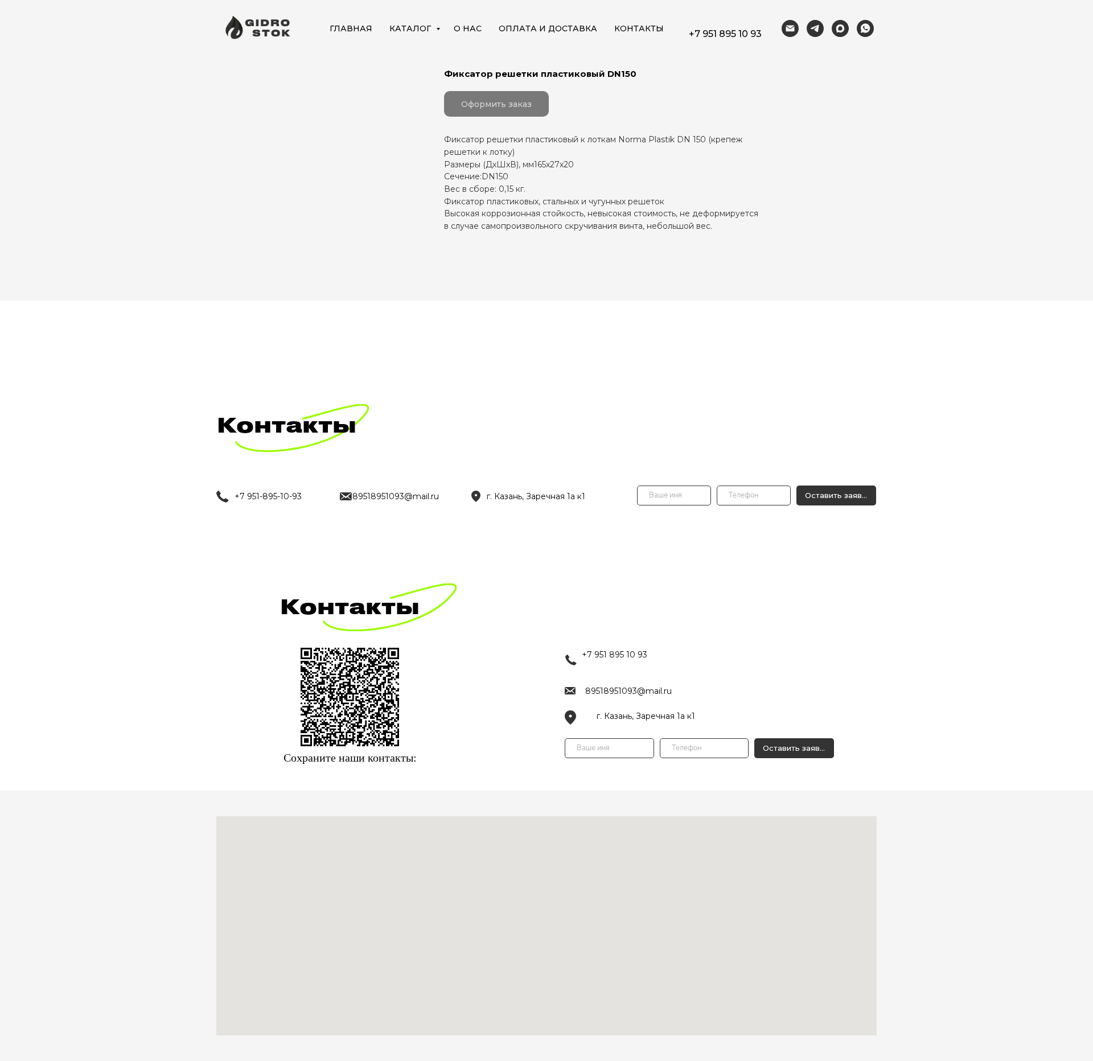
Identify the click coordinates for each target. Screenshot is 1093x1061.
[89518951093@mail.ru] (790, 28)
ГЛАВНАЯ (351, 28)
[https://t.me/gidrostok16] (815, 28)
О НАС (468, 28)
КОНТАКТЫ (639, 28)
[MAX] (840, 28)
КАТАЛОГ (411, 28)
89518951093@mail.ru (628, 691)
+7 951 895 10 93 (725, 33)
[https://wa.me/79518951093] (865, 28)
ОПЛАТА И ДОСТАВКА (548, 28)
